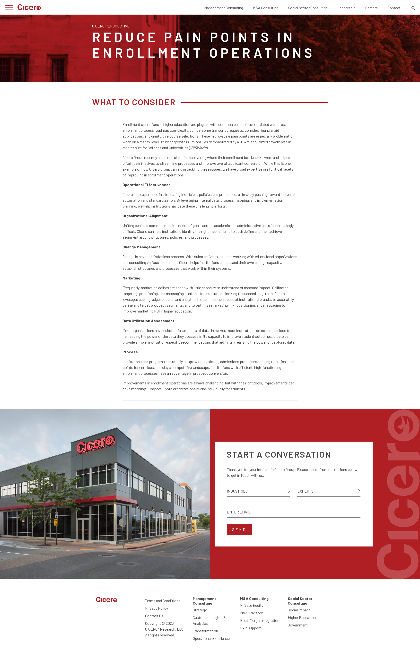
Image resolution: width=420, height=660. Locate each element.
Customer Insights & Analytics (209, 620)
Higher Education (302, 617)
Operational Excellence (211, 638)
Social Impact (299, 610)
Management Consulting (223, 7)
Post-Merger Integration (259, 620)
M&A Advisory (251, 612)
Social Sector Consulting (308, 7)
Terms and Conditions (162, 600)
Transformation (205, 630)
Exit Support (250, 627)
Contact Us (154, 615)
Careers (371, 7)
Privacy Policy (156, 608)
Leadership (346, 7)
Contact (394, 7)
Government (298, 625)
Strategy (200, 610)
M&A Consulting (265, 7)
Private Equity (251, 605)
